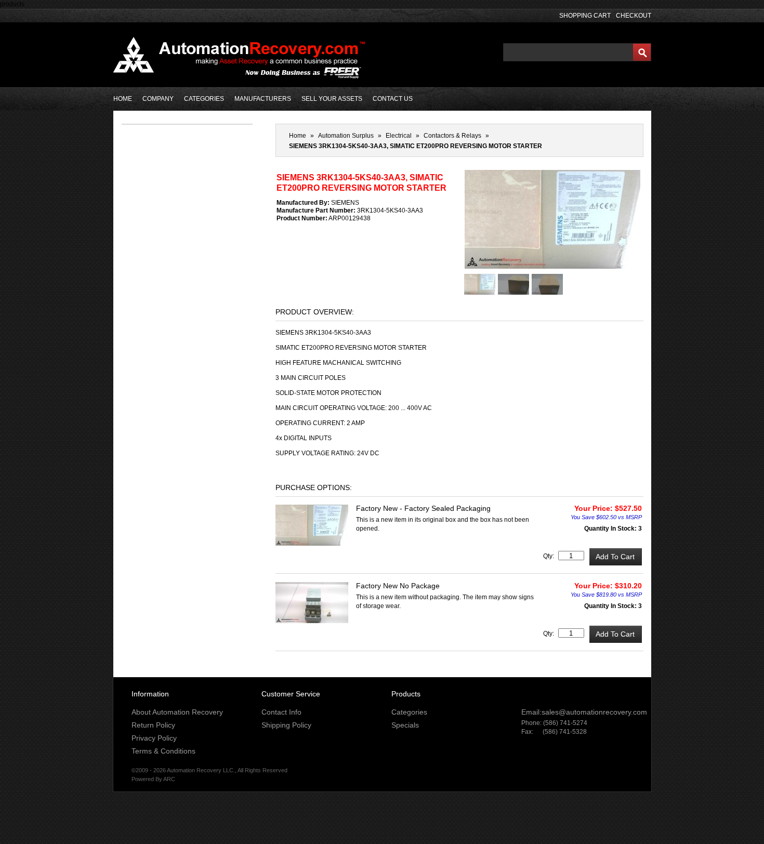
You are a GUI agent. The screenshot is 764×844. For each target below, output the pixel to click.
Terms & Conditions (163, 751)
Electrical (399, 135)
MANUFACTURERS (262, 98)
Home (297, 135)
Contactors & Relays (452, 135)
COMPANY (158, 98)
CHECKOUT (633, 15)
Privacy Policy (154, 738)
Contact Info (281, 712)
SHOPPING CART (585, 15)
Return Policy (153, 725)
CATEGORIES (204, 98)
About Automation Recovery (177, 712)
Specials (405, 725)
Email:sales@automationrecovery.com (584, 712)
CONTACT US (393, 98)
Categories (409, 712)
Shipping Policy (286, 725)
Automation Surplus (346, 135)
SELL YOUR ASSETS (331, 98)
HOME (122, 98)
